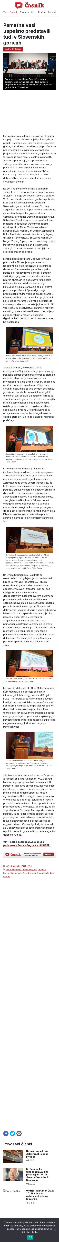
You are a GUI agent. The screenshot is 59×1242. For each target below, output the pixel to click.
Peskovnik (26, 866)
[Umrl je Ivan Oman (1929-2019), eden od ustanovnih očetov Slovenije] (11, 1191)
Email (19, 1133)
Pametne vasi (29, 873)
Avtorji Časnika (13, 866)
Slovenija (24, 12)
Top (5, 12)
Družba (42, 12)
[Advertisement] (29, 1003)
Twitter (12, 1133)
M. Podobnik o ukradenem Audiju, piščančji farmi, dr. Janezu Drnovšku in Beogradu (37, 1174)
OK (30, 1237)
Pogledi (13, 12)
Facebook (6, 1133)
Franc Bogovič (30, 869)
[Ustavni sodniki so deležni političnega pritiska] (13, 1162)
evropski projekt (14, 869)
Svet (33, 12)
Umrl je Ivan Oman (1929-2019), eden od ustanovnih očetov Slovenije (41, 1194)
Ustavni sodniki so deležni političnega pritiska (37, 1154)
